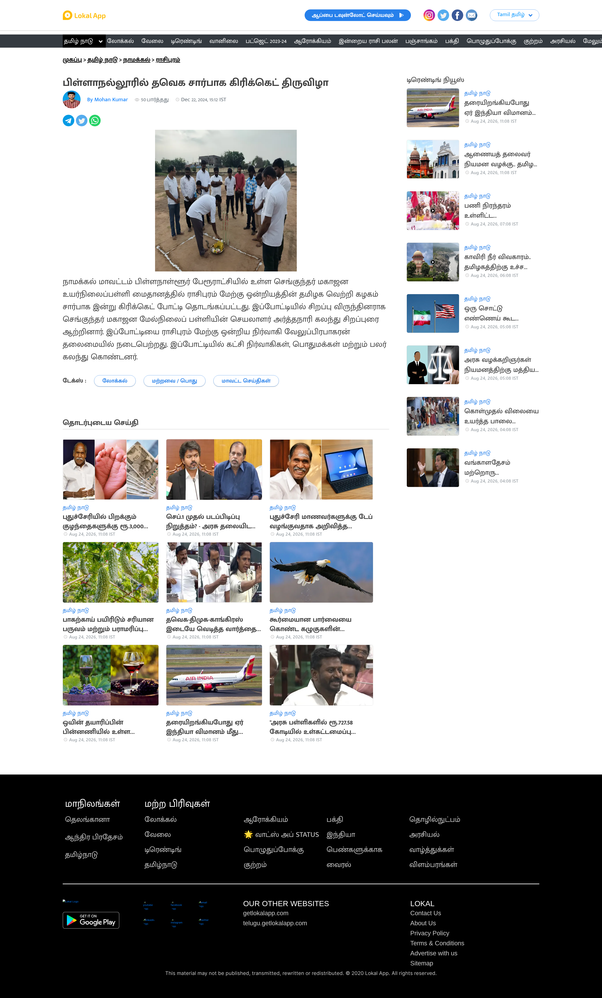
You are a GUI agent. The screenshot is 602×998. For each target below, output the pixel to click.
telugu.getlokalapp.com (275, 923)
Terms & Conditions (437, 943)
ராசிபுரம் (168, 60)
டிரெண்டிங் (163, 849)
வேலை (158, 834)
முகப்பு (72, 60)
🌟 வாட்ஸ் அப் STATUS (281, 834)
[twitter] (82, 122)
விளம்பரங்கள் (433, 865)
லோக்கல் (161, 819)
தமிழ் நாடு (78, 41)
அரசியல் (424, 834)
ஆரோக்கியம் (266, 819)
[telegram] (69, 122)
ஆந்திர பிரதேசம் (94, 837)
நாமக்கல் (136, 60)
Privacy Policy (429, 933)
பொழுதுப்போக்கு (274, 849)
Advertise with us (433, 953)
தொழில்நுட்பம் (434, 819)
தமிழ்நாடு (81, 854)
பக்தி (335, 819)
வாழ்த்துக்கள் (431, 849)
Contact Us (425, 913)
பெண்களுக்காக (354, 849)
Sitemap (421, 963)
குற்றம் (255, 865)
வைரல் (339, 865)
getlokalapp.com (265, 913)
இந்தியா (341, 834)
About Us (423, 923)
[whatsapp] (95, 122)
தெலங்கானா (87, 819)
